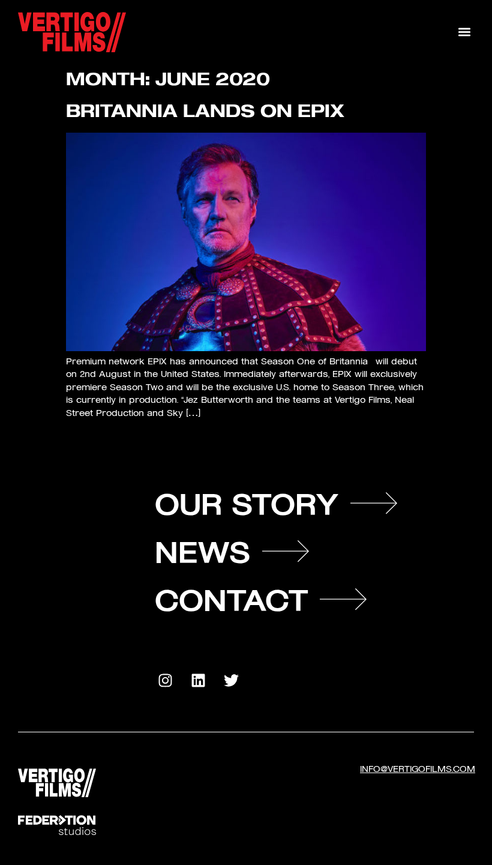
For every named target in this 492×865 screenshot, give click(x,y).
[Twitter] (231, 681)
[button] (464, 32)
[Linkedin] (198, 681)
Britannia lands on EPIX (205, 110)
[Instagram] (165, 681)
